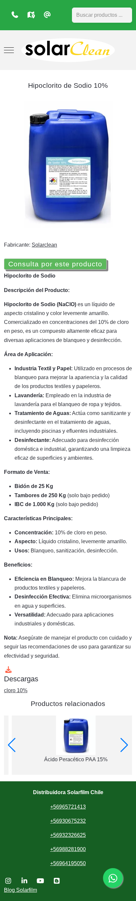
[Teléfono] (15, 14)
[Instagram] (8, 881)
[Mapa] (31, 14)
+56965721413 (68, 807)
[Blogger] (56, 881)
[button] (11, 745)
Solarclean (44, 245)
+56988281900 (68, 849)
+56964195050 (68, 863)
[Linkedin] (24, 881)
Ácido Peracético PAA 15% (68, 759)
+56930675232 (68, 821)
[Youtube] (40, 881)
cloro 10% (15, 690)
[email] (47, 14)
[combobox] (102, 15)
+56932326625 (68, 835)
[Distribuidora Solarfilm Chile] (68, 50)
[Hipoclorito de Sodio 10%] (68, 164)
